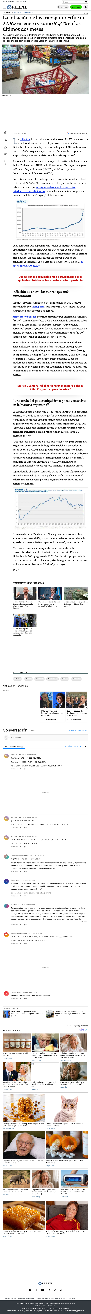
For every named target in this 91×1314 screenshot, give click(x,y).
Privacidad (40, 1298)
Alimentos (39, 679)
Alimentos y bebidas (24, 316)
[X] (36, 1290)
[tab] (14, 747)
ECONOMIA (7, 13)
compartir (73, 769)
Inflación (17, 679)
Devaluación (52, 679)
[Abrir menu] (4, 7)
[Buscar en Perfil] (86, 2)
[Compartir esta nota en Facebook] (6, 133)
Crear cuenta (82, 730)
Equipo (47, 1298)
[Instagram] (49, 1290)
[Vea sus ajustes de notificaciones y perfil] (85, 7)
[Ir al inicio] (17, 7)
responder (14, 769)
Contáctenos (30, 1298)
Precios (28, 679)
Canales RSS (9, 1298)
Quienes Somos (19, 1298)
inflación (25, 139)
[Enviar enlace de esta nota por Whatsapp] (6, 147)
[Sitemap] (61, 1290)
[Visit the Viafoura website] (83, 1026)
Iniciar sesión (71, 730)
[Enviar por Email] (6, 154)
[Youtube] (42, 1290)
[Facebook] (30, 1290)
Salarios (64, 679)
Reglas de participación (59, 1298)
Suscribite (76, 7)
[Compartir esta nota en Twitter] (6, 140)
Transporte (37, 306)
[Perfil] (45, 1284)
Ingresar (64, 7)
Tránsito (72, 1298)
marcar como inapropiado (82, 770)
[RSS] (55, 1290)
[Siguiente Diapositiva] (86, 707)
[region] (45, 878)
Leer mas (84, 921)
